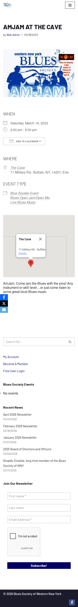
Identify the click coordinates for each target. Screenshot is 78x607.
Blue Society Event (24, 193)
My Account (11, 357)
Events (22, 253)
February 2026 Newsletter (20, 426)
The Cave (17, 167)
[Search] (70, 341)
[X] (4, 303)
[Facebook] (72, 602)
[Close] (40, 239)
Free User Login (14, 371)
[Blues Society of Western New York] (7, 5)
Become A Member (15, 364)
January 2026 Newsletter (20, 437)
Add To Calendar (26, 141)
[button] (30, 263)
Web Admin (13, 34)
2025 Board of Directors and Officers (27, 449)
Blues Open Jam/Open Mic (30, 197)
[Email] (4, 310)
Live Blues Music (23, 202)
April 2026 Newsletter (17, 414)
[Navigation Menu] (70, 5)
